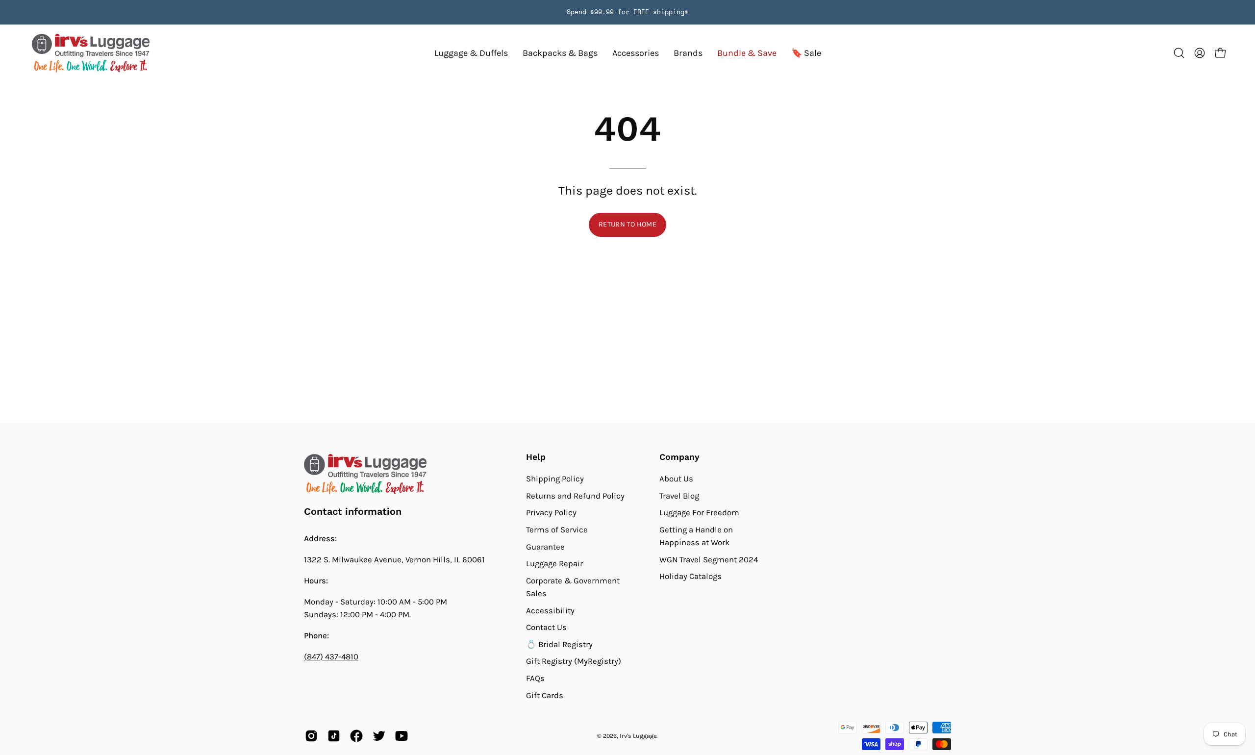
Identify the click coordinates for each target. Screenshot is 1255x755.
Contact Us (546, 627)
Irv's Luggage (638, 735)
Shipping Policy (555, 478)
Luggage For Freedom (699, 512)
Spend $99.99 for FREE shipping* (627, 12)
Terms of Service (557, 529)
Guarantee (545, 546)
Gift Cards (544, 695)
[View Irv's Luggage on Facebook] (356, 736)
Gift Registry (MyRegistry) (573, 661)
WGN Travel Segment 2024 (708, 559)
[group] (627, 12)
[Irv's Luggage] (90, 53)
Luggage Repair (554, 563)
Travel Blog (679, 495)
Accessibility (550, 610)
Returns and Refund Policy (575, 495)
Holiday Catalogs (690, 576)
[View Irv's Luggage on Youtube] (401, 736)
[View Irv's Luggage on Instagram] (311, 736)
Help (536, 457)
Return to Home (627, 224)
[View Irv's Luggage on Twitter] (379, 736)
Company (679, 457)
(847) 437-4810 (331, 656)
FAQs (535, 678)
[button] (688, 53)
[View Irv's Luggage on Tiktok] (333, 736)
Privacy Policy (551, 512)
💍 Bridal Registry (559, 644)
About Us (676, 478)
